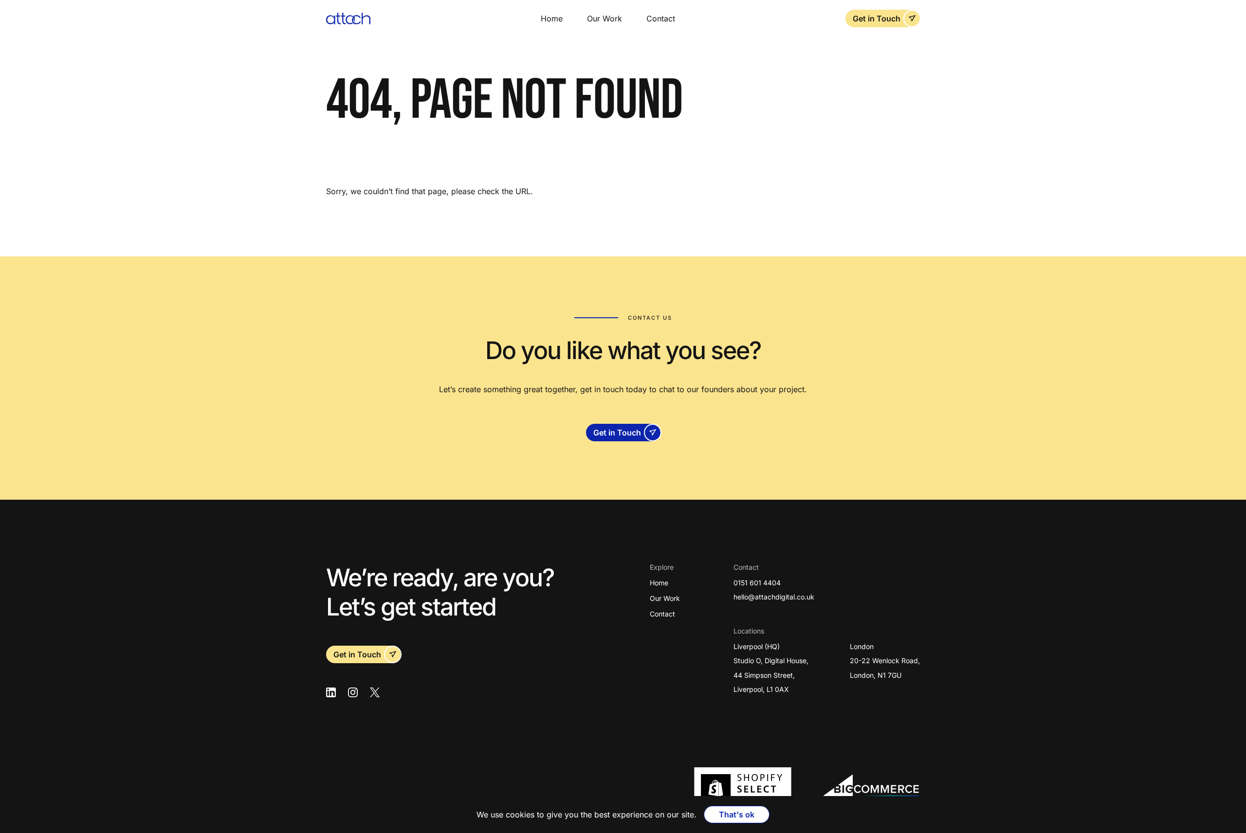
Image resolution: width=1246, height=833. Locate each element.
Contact (660, 18)
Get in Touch (876, 18)
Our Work (604, 18)
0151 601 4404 (757, 583)
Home (552, 18)
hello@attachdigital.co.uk (773, 597)
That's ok (736, 814)
